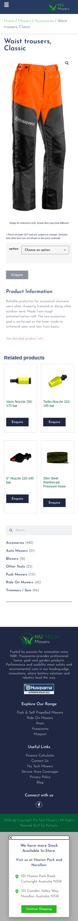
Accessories (44, 21)
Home (9, 21)
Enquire (17, 275)
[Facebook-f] (39, 804)
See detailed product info (24, 338)
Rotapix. (52, 825)
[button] (67, 63)
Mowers (24, 21)
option (13, 248)
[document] (39, 876)
